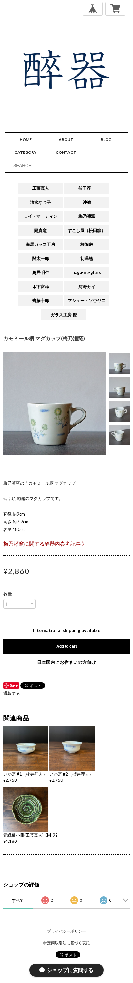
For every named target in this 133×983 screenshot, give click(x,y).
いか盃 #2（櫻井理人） (71, 774)
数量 (7, 594)
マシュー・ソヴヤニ (87, 300)
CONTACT (66, 152)
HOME (26, 139)
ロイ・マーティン (40, 216)
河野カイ (86, 286)
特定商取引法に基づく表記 (66, 942)
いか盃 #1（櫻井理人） (25, 774)
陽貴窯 (40, 230)
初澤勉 (86, 258)
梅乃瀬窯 (86, 216)
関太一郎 (40, 258)
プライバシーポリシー (66, 931)
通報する (11, 693)
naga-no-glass (86, 272)
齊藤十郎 (40, 300)
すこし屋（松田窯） (87, 230)
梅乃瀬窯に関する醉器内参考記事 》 (45, 544)
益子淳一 (86, 188)
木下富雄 (40, 286)
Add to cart (66, 646)
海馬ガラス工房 (40, 244)
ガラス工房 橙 (64, 314)
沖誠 (87, 202)
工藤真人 (40, 188)
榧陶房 (86, 244)
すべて (18, 900)
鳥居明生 (40, 272)
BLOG (106, 139)
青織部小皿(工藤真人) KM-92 (30, 835)
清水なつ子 (40, 202)
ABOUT (66, 139)
